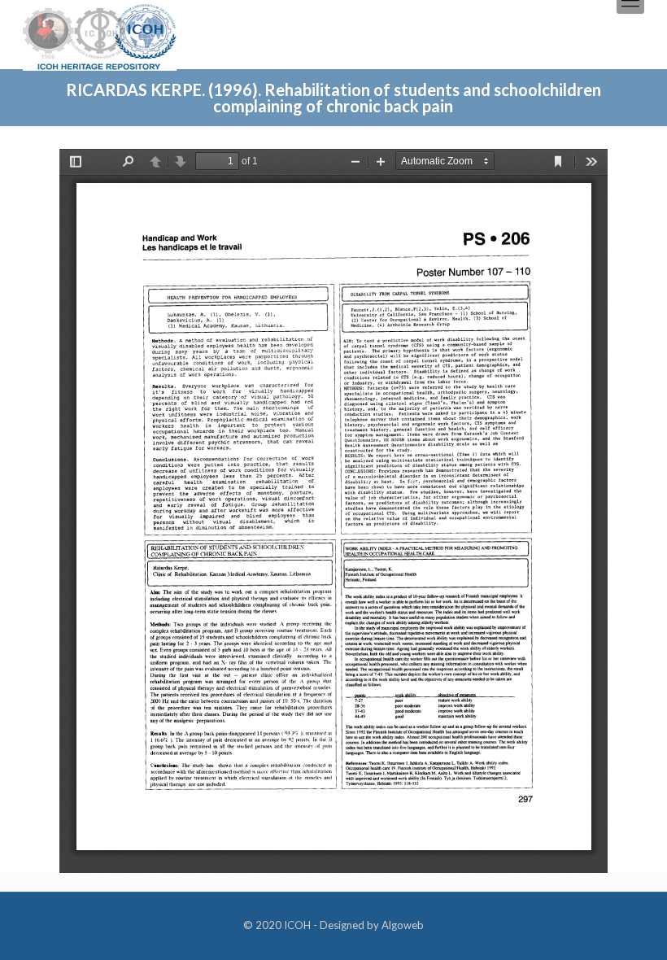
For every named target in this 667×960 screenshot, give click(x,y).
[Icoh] (100, 35)
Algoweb (402, 925)
